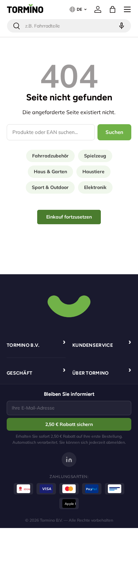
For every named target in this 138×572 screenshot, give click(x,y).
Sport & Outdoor (50, 187)
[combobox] (69, 26)
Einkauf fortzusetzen (69, 217)
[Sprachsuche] (121, 25)
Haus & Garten (50, 172)
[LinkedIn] (69, 459)
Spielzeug (95, 156)
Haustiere (93, 172)
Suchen (114, 132)
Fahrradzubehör (50, 156)
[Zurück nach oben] (69, 305)
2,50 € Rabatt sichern (69, 424)
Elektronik (95, 187)
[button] (112, 9)
